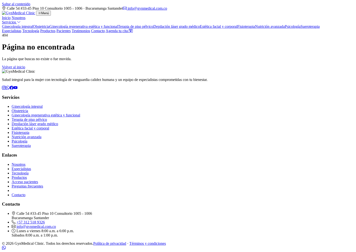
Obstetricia (41, 26)
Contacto (98, 31)
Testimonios (81, 31)
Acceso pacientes (25, 182)
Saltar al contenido (16, 4)
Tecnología (30, 31)
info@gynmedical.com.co (147, 8)
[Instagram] (4, 88)
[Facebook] (12, 88)
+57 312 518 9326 (30, 222)
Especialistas (11, 31)
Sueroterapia (310, 26)
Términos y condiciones (147, 243)
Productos (47, 31)
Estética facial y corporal (218, 26)
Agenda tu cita (117, 31)
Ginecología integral (17, 26)
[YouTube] (15, 88)
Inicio (6, 18)
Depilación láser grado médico (176, 26)
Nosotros (18, 18)
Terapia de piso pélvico (135, 26)
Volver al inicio (13, 67)
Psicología (293, 26)
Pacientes (63, 31)
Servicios (9, 22)
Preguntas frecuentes (27, 186)
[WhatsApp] (8, 88)
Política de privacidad (109, 243)
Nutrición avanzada (270, 26)
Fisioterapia (246, 26)
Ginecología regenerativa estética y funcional (83, 26)
